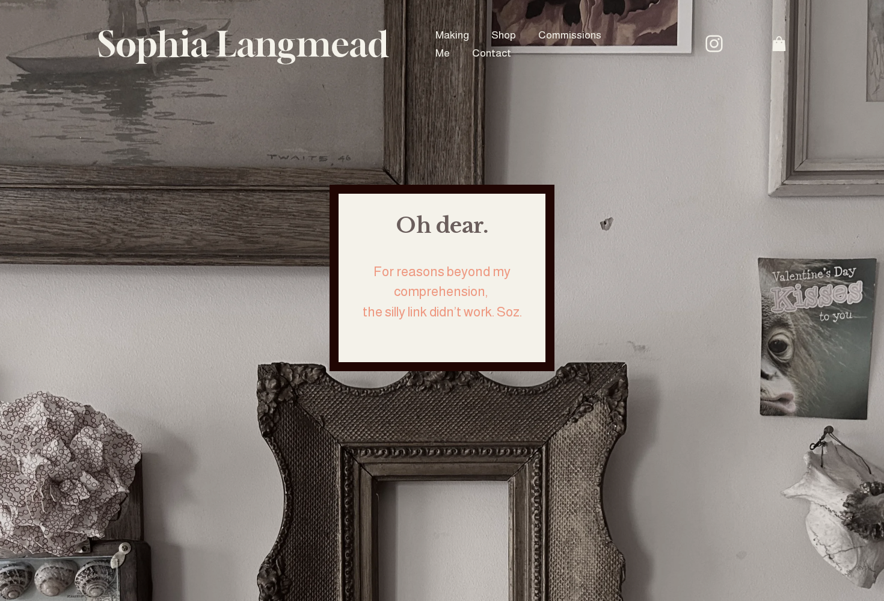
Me (442, 53)
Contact (491, 53)
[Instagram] (714, 43)
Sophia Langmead (243, 43)
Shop (503, 35)
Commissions (569, 35)
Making (452, 35)
